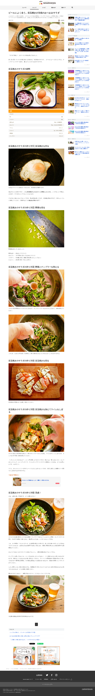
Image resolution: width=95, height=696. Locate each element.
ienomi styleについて (28, 679)
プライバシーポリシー (64, 679)
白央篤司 (62, 20)
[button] (24, 7)
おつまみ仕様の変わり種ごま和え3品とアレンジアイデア (25, 636)
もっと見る (86, 64)
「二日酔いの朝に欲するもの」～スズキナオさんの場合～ (25, 639)
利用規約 (46, 679)
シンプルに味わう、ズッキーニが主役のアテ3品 (22, 632)
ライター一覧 (38, 679)
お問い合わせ (54, 679)
